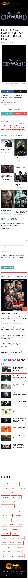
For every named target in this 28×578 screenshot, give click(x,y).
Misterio (20, 538)
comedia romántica (8, 506)
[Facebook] (7, 91)
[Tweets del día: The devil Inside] (7, 199)
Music (4, 542)
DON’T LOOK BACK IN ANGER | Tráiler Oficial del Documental (19, 369)
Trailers (6, 573)
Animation (5, 493)
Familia (4, 524)
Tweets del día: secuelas (18, 185)
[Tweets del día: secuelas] (20, 173)
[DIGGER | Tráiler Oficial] (6, 429)
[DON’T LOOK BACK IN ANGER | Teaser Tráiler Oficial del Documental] (6, 446)
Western (20, 556)
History (5, 538)
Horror (12, 538)
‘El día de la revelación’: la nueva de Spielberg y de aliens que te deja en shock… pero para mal (13, 329)
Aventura (14, 493)
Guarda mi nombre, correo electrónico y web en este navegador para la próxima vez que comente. (13, 257)
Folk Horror (6, 533)
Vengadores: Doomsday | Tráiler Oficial (19, 402)
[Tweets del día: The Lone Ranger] (7, 143)
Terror (4, 556)
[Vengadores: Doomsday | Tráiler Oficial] (6, 403)
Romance (20, 547)
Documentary (6, 520)
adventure (5, 488)
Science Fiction (7, 552)
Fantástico (14, 529)
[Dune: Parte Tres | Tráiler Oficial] (6, 438)
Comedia (16, 502)
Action (16, 484)
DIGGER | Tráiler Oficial (19, 427)
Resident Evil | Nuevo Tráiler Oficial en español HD (19, 394)
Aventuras (5, 497)
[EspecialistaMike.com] (6, 5)
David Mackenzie (18, 323)
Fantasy (20, 524)
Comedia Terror (7, 511)
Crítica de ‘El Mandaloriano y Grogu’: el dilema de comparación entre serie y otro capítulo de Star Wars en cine (13, 337)
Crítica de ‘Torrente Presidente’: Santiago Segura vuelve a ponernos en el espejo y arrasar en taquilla (12, 352)
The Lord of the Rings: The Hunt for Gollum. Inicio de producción (20, 420)
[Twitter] (20, 91)
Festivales (16, 573)
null (8, 547)
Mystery (12, 542)
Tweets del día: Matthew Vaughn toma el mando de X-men (20, 211)
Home (2, 573)
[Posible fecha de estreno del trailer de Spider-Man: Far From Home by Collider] (7, 169)
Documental (18, 515)
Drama (16, 520)
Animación (22, 488)
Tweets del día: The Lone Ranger (6, 150)
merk (3, 42)
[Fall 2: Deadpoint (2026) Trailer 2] (6, 386)
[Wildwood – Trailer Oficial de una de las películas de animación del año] (6, 378)
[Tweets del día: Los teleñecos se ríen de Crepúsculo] (20, 147)
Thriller (12, 556)
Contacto (21, 573)
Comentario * (5, 228)
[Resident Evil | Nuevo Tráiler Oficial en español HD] (6, 395)
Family (12, 524)
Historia (15, 533)
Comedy (17, 511)
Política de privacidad (6, 575)
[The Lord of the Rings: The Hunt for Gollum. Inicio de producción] (6, 421)
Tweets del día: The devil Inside (6, 211)
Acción (6, 323)
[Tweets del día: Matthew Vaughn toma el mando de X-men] (20, 199)
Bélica (13, 497)
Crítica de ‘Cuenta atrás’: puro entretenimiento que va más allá (10, 314)
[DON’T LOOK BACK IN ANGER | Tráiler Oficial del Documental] (6, 369)
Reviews (11, 573)
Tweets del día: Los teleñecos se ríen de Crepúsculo (19, 159)
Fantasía (5, 529)
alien (13, 488)
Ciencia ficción (6, 502)
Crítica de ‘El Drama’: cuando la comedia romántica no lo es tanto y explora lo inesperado (11, 345)
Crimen (5, 515)
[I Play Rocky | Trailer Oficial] (6, 412)
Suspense (17, 552)
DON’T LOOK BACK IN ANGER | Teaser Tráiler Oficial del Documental (19, 446)
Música (20, 542)
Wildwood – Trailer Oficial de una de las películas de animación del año (19, 377)
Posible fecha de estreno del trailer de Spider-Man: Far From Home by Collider (6, 177)
